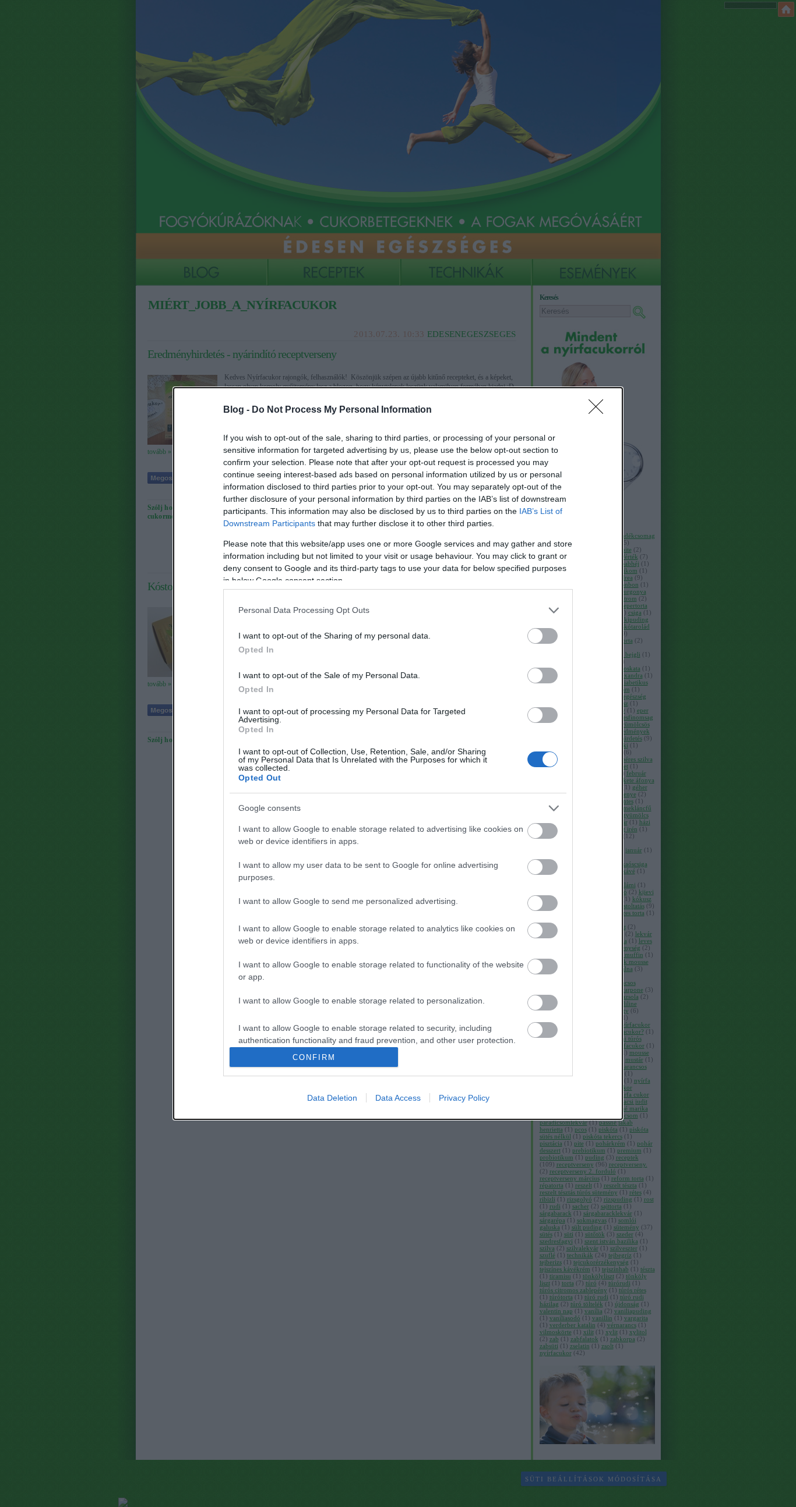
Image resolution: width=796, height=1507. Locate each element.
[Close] (600, 410)
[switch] (542, 636)
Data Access (398, 1097)
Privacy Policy (464, 1097)
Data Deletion (332, 1097)
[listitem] (398, 610)
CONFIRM (314, 1057)
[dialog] (398, 754)
